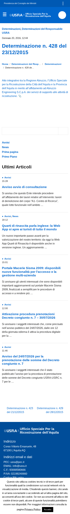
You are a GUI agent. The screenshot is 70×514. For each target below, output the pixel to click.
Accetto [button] (47, 509)
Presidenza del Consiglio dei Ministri (20, 3)
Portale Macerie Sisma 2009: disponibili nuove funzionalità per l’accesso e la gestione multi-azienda (31, 271)
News (5, 147)
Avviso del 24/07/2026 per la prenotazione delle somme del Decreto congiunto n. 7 (30, 360)
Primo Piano (9, 156)
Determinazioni (11, 29)
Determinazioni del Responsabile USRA (33, 64)
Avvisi (6, 142)
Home (5, 64)
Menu (4, 15)
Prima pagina (10, 152)
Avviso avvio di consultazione (24, 187)
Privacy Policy (32, 509)
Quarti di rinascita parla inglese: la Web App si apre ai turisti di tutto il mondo (31, 227)
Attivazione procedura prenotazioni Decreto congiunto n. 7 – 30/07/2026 (28, 315)
